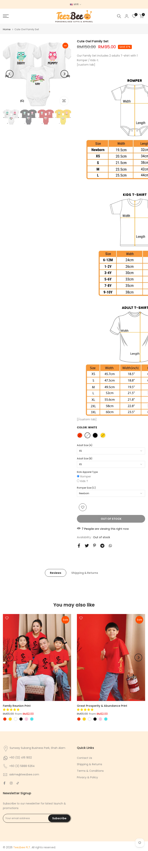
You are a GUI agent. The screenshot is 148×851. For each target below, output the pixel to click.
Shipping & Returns (84, 573)
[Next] (64, 74)
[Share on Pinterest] (94, 545)
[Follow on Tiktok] (17, 783)
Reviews (55, 573)
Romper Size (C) (86, 487)
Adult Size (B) (84, 458)
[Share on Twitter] (87, 546)
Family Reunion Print (17, 706)
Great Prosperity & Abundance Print (102, 706)
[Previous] (9, 74)
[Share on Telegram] (102, 546)
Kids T (84, 481)
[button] (11, 710)
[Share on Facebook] (79, 546)
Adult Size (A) (84, 445)
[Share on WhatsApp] (110, 546)
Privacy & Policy (87, 777)
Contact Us (84, 758)
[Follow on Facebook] (4, 783)
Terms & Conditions (90, 771)
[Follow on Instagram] (11, 783)
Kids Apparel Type (87, 472)
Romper (85, 476)
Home (7, 29)
